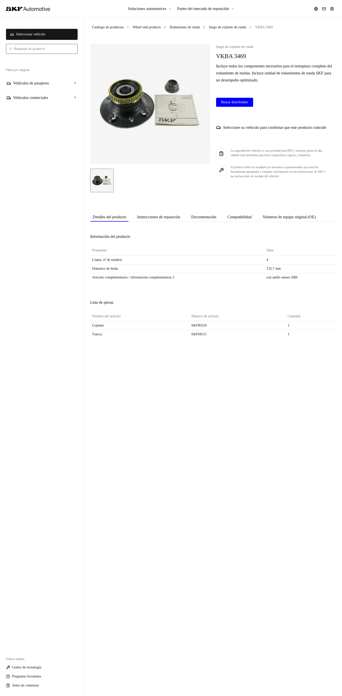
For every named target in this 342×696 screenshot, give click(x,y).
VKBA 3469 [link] (264, 27)
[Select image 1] (102, 180)
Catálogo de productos (108, 27)
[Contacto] (324, 9)
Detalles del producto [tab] (109, 217)
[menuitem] (149, 9)
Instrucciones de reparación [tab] (158, 217)
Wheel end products (147, 27)
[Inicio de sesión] (332, 9)
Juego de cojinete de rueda (227, 27)
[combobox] (42, 49)
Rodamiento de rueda (185, 27)
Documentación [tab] (203, 217)
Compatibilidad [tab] (239, 217)
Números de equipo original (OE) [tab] (289, 217)
